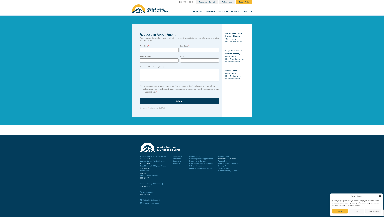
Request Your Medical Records (201, 168)
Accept (340, 211)
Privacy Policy (223, 166)
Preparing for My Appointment (201, 158)
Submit (179, 101)
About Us (247, 11)
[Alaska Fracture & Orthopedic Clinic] (149, 8)
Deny (356, 211)
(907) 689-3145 (145, 168)
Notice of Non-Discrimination (229, 163)
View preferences (373, 211)
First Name (144, 46)
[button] (380, 196)
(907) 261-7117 (144, 173)
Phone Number (146, 56)
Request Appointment (207, 2)
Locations (236, 11)
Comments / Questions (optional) (152, 67)
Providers (210, 11)
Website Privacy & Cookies (228, 170)
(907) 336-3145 (145, 163)
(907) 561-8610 (145, 186)
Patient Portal (244, 2)
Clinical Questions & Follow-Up (201, 163)
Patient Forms (227, 2)
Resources (222, 11)
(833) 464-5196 (145, 194)
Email (182, 56)
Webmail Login (224, 161)
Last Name (184, 46)
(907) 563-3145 (187, 2)
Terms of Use (223, 168)
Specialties (197, 11)
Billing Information (196, 166)
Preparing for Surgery (197, 161)
